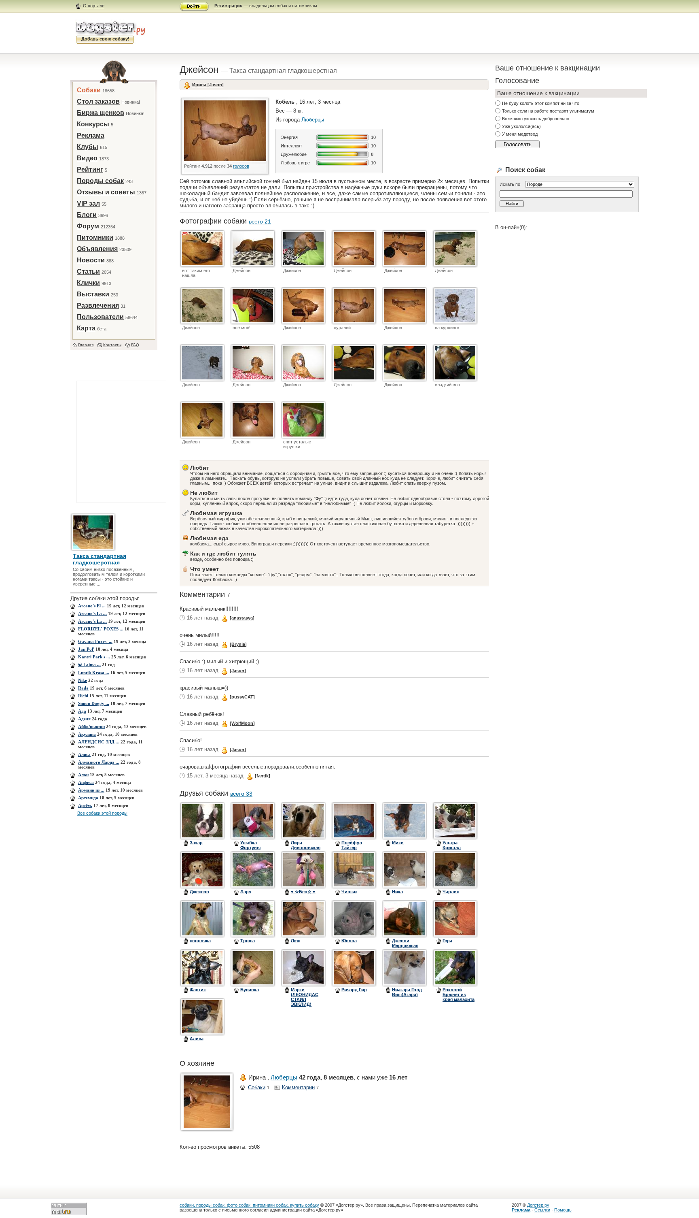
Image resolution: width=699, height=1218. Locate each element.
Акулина (87, 734)
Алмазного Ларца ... (98, 762)
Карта (86, 328)
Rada (83, 688)
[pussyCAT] (242, 696)
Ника (397, 891)
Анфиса (86, 782)
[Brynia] (238, 644)
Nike (82, 680)
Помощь (563, 1209)
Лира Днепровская (305, 845)
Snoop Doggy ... (93, 703)
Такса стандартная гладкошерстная (99, 559)
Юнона (349, 940)
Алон (83, 774)
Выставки (93, 294)
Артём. (85, 805)
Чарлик (451, 891)
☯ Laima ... (89, 664)
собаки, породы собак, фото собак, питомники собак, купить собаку (249, 1205)
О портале (93, 5)
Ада (82, 711)
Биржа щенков (100, 112)
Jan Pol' (86, 649)
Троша (247, 940)
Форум (88, 226)
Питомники (95, 237)
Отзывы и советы (106, 192)
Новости (91, 260)
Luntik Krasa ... (93, 672)
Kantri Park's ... (94, 656)
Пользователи (100, 316)
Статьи (88, 271)
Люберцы (312, 120)
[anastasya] (242, 617)
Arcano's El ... (92, 605)
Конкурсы (93, 124)
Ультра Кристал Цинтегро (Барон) (453, 850)
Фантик (198, 989)
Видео (87, 158)
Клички (88, 282)
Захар (196, 842)
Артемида (88, 797)
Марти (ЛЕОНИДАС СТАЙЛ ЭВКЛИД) (304, 997)
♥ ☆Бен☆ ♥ (303, 891)
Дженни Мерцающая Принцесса (405, 945)
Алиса (84, 754)
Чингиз (349, 891)
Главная (85, 345)
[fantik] (262, 775)
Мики (398, 842)
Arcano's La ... (92, 613)
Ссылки (542, 1209)
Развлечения (98, 305)
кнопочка (200, 940)
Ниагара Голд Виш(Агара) (407, 992)
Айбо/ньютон (91, 726)
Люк (295, 940)
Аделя (84, 718)
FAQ (135, 345)
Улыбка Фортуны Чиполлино (253, 847)
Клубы (87, 146)
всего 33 (241, 793)
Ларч (245, 891)
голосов (241, 166)
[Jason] (238, 670)
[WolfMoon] (242, 723)
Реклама (90, 135)
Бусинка (249, 989)
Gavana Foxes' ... (95, 641)
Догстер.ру (538, 1205)
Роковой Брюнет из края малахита (458, 994)
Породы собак (100, 180)
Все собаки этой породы (102, 813)
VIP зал (88, 203)
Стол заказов (98, 101)
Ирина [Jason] (208, 84)
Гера (447, 940)
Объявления (97, 248)
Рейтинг (90, 169)
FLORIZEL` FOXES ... (100, 628)
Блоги (87, 214)
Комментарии (298, 1087)
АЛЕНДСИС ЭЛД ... (98, 741)
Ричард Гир (354, 989)
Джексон (199, 891)
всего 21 (260, 221)
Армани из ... (91, 790)
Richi (83, 695)
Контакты (112, 345)
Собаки (89, 90)
